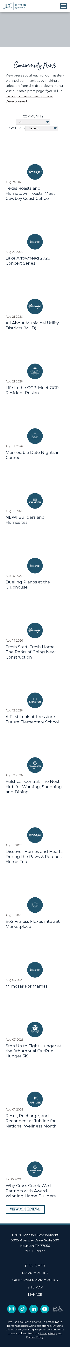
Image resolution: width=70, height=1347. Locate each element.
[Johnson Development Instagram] (11, 1312)
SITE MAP (35, 1287)
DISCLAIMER (35, 1266)
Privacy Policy (48, 1333)
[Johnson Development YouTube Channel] (44, 1312)
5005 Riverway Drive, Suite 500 (35, 1240)
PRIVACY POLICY (35, 1273)
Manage (35, 1295)
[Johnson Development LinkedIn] (33, 1312)
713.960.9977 (35, 1251)
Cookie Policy (35, 1337)
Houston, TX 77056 (35, 1246)
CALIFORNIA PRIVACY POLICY (35, 1280)
